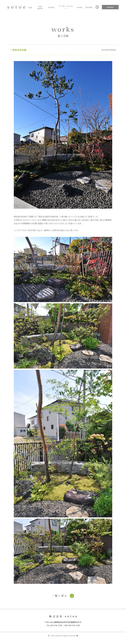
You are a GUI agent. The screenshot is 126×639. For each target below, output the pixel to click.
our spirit (40, 7)
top (30, 7)
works (51, 7)
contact (110, 7)
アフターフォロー (65, 7)
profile (89, 7)
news (79, 7)
